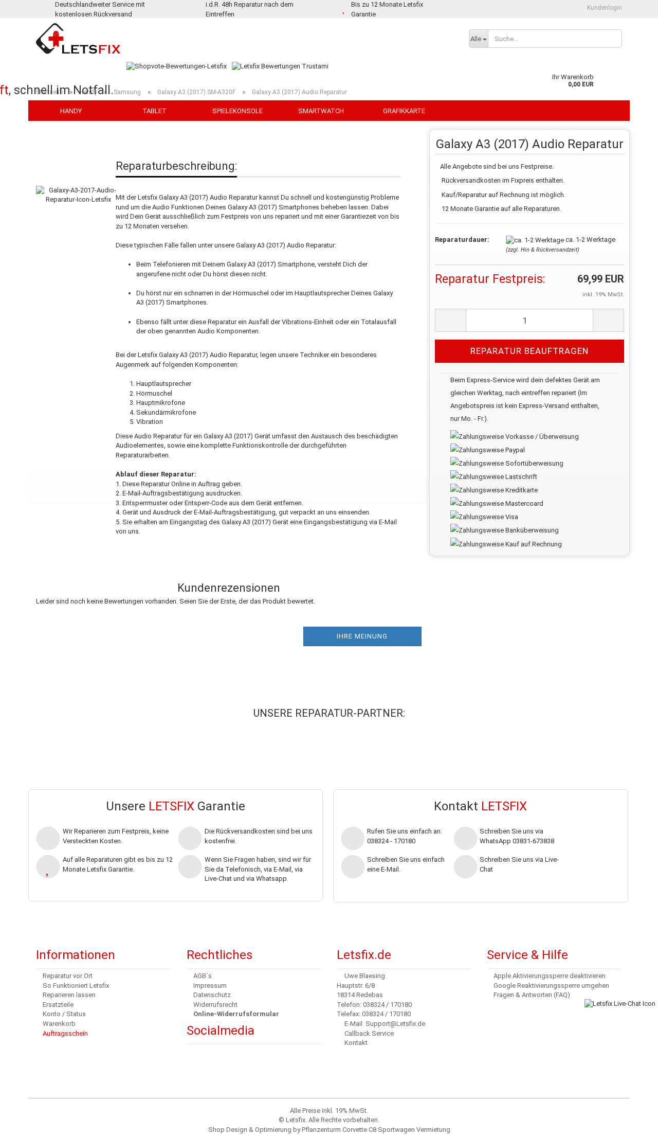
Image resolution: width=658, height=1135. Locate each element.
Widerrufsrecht (215, 1004)
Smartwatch (321, 111)
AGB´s (202, 976)
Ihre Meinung (362, 636)
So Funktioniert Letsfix (76, 985)
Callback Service (369, 1033)
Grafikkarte (404, 111)
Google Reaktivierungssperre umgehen (551, 985)
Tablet (154, 111)
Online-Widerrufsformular (236, 1014)
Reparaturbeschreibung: (176, 165)
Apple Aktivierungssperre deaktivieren (550, 976)
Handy (71, 111)
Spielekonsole (237, 111)
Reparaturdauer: (462, 239)
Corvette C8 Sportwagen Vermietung (396, 1129)
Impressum (210, 985)
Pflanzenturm (321, 1129)
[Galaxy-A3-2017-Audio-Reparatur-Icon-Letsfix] (78, 184)
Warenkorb (59, 1023)
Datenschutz (212, 995)
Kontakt (356, 1043)
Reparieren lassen (69, 995)
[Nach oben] (28, 1119)
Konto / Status (64, 1014)
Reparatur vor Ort (68, 976)
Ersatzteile (58, 1004)
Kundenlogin (604, 7)
